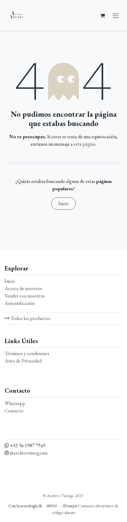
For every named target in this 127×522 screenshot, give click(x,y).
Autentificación (20, 303)
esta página (85, 144)
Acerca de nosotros (23, 288)
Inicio (63, 203)
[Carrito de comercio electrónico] (102, 15)
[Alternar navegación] (115, 15)
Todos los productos (30, 318)
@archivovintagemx (29, 453)
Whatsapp (15, 403)
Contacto (14, 410)
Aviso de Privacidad (23, 361)
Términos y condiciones (27, 353)
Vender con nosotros (25, 296)
